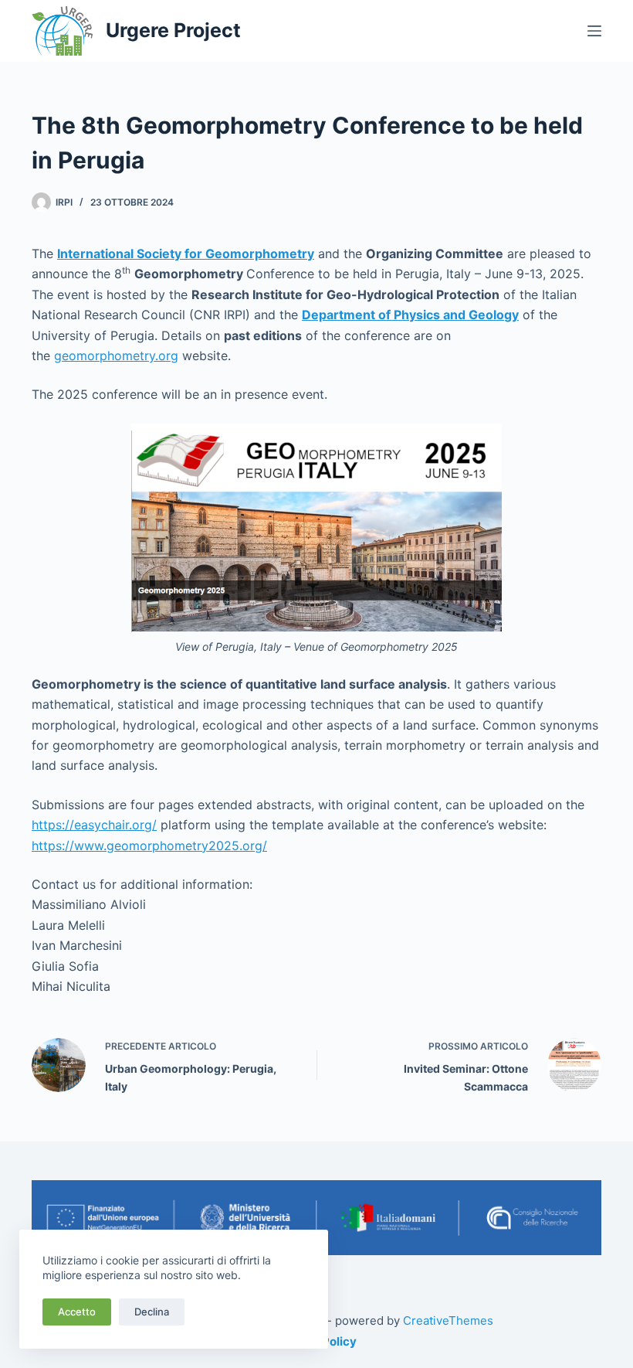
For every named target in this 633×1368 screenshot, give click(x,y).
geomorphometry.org (116, 355)
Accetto (77, 1311)
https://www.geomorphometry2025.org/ (149, 845)
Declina (151, 1311)
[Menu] (594, 31)
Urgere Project (173, 30)
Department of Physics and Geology (410, 314)
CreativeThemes (448, 1320)
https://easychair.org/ (94, 824)
